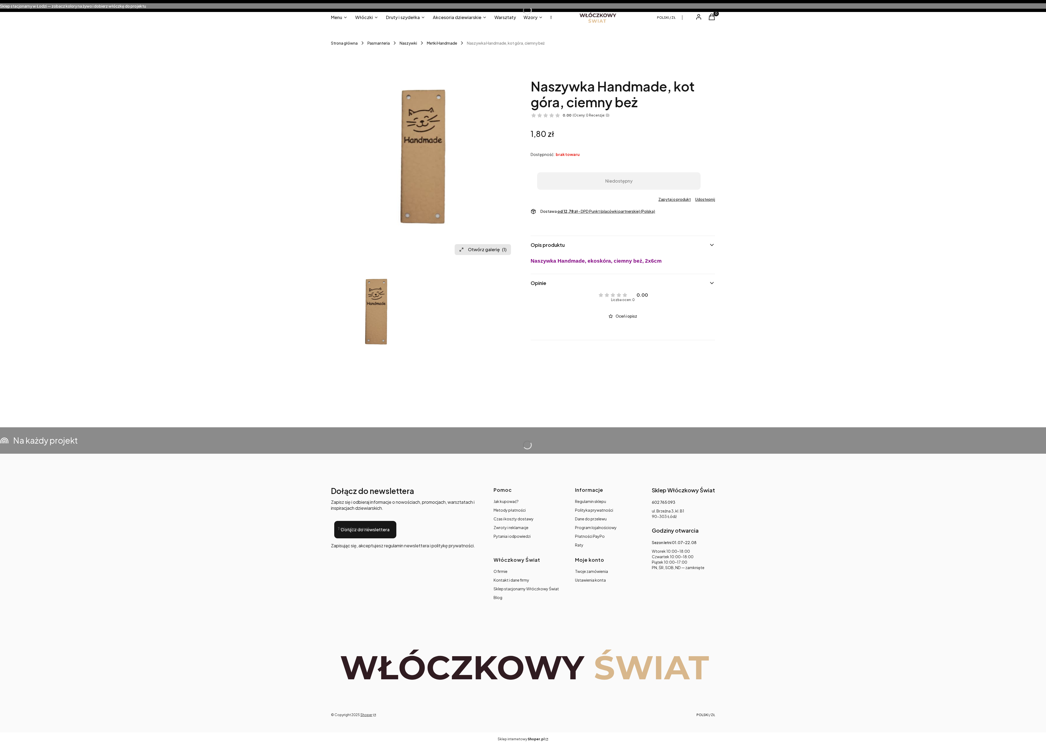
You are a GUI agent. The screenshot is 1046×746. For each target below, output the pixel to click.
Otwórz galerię (487, 249)
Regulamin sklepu (590, 501)
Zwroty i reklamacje (511, 527)
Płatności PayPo (590, 536)
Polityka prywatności (594, 510)
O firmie (500, 571)
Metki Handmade (442, 43)
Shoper (366, 715)
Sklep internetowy (521, 739)
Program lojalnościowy (596, 527)
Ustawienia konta (590, 580)
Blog (498, 597)
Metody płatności (510, 510)
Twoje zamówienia (591, 571)
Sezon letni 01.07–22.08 (674, 542)
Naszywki (408, 43)
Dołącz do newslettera (365, 529)
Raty (579, 544)
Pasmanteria (378, 43)
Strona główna (344, 43)
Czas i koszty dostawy (514, 518)
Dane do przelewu (591, 518)
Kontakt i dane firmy (511, 580)
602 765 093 (663, 502)
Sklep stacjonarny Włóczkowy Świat (526, 588)
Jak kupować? (506, 501)
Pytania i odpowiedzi (512, 536)
